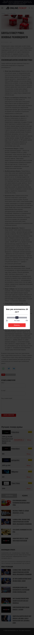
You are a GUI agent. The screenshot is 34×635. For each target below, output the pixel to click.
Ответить (17, 325)
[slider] (16, 317)
